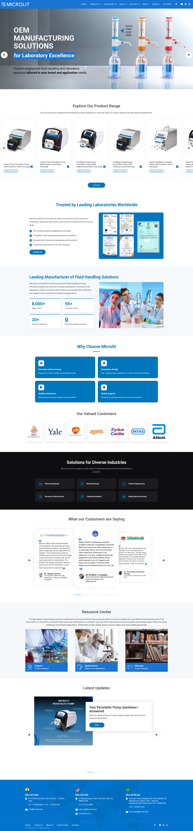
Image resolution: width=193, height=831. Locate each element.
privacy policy (114, 435)
